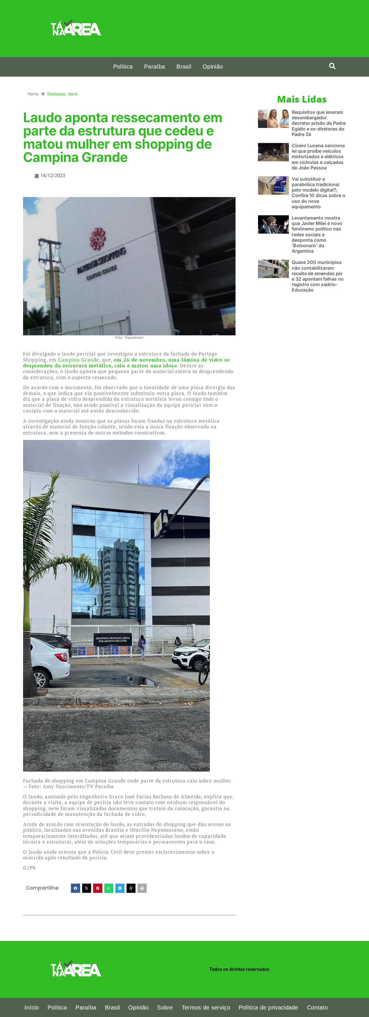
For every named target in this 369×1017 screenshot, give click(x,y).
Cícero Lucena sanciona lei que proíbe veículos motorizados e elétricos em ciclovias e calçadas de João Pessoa (318, 157)
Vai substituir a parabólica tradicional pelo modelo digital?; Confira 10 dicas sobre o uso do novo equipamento (318, 192)
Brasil (183, 66)
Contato (317, 1007)
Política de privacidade (268, 1007)
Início (32, 1007)
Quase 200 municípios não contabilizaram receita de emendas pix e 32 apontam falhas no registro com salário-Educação (318, 276)
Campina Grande (78, 359)
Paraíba (154, 66)
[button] (332, 66)
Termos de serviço (206, 1007)
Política (123, 66)
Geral (73, 93)
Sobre (165, 1007)
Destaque (56, 93)
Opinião (213, 66)
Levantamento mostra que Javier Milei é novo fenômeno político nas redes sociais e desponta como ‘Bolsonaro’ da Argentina (317, 234)
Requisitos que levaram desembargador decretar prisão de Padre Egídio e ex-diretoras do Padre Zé (319, 123)
